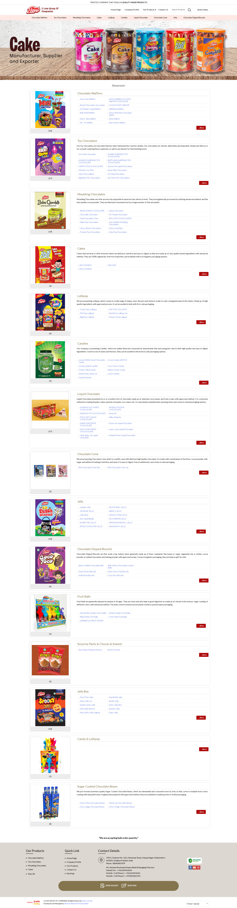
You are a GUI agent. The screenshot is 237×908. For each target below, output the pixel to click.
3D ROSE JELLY (87, 511)
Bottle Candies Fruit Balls (119, 613)
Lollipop (111, 17)
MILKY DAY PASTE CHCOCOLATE (88, 430)
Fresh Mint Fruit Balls (118, 617)
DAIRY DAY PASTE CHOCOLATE (88, 424)
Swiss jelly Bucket (87, 708)
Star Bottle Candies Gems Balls (93, 613)
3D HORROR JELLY (117, 518)
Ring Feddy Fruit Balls (89, 617)
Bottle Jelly (114, 701)
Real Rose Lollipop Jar (118, 313)
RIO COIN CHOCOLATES (120, 218)
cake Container (85, 265)
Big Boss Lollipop (87, 317)
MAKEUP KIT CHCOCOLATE (93, 413)
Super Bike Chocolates (117, 170)
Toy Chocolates (60, 17)
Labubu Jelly (85, 507)
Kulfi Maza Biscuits (86, 575)
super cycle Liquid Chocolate (121, 429)
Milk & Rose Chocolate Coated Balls (121, 566)
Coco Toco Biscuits (116, 575)
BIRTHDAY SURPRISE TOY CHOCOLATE (119, 161)
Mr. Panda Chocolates (118, 214)
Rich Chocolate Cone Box (89, 467)
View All (31, 874)
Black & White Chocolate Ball (91, 565)
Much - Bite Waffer (88, 119)
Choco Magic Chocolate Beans (122, 806)
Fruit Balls (83, 596)
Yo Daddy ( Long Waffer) (90, 109)
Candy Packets (85, 377)
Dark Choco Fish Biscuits (118, 571)
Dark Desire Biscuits (87, 571)
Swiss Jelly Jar (86, 701)
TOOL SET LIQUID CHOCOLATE (88, 418)
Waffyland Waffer (116, 109)
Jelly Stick (84, 515)
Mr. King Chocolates (116, 174)
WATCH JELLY (115, 511)
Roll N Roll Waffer (87, 113)
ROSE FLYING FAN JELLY (91, 526)
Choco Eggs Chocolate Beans (92, 806)
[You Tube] (194, 869)
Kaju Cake (112, 265)
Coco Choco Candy (116, 366)
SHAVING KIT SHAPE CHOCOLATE (89, 408)
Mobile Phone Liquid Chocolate (122, 435)
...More (201, 128)
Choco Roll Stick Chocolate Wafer (120, 114)
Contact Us (163, 9)
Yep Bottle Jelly (115, 697)
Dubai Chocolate (116, 210)
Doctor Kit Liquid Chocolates (120, 166)
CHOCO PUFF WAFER (119, 105)
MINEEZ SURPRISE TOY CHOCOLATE (89, 161)
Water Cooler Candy (116, 370)
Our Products (148, 9)
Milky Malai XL (115, 417)
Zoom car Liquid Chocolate (120, 423)
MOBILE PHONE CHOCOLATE (116, 408)
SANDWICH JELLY (117, 526)
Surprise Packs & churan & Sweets (99, 644)
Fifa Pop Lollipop (87, 313)
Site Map (70, 873)
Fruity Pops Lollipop (88, 309)
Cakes (99, 17)
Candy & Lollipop (88, 739)
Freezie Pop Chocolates (90, 232)
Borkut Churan (114, 649)
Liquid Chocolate (141, 17)
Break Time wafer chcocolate (92, 105)
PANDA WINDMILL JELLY (120, 522)
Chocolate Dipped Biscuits (194, 17)
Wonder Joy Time (86, 170)
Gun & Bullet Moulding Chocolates (118, 223)
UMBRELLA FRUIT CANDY (92, 620)
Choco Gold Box (116, 228)
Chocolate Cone (160, 17)
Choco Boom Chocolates (90, 228)
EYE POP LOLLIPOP (118, 309)
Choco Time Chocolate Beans (92, 803)
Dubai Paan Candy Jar (88, 373)
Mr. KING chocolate (87, 154)
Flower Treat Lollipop (118, 317)
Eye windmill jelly (87, 518)
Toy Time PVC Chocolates (118, 178)
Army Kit (112, 413)
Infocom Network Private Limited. (76, 904)
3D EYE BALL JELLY (118, 507)
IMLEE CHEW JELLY (118, 515)
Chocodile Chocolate (89, 214)
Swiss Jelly (113, 712)
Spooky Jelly (114, 708)
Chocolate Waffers (39, 17)
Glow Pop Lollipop (86, 174)
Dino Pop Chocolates (118, 232)
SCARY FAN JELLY (88, 522)
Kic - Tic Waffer (86, 122)
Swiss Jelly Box (115, 705)
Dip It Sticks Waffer (117, 122)
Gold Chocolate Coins (89, 218)
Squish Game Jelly (87, 705)
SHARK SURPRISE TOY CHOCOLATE (118, 155)
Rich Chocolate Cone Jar (118, 467)
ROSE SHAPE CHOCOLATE (92, 210)
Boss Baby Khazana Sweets (90, 649)
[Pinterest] (198, 869)
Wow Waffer (114, 119)
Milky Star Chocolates (89, 222)
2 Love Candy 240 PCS (117, 360)
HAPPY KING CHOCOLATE (91, 166)
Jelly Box (83, 691)
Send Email (202, 10)
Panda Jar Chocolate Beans (120, 803)
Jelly (175, 17)
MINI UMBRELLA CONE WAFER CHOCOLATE (120, 100)
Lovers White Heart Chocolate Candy (92, 361)
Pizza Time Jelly (86, 697)
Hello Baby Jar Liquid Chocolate (89, 436)
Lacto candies (113, 373)
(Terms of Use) (87, 901)
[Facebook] (190, 869)
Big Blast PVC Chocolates (89, 178)
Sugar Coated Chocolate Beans (97, 786)
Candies (124, 17)
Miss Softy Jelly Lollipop (90, 712)
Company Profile (132, 9)
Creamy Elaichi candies (88, 366)
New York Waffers (88, 99)
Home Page (116, 9)
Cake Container (85, 269)
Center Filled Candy (87, 370)
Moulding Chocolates (81, 17)
